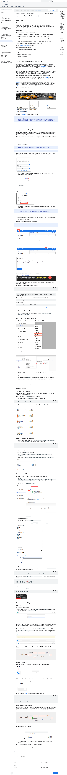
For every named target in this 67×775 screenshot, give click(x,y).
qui (30, 87)
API (24, 1)
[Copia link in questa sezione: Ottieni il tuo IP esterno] (28, 586)
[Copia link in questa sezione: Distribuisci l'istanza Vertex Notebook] (37, 318)
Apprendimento (18, 1)
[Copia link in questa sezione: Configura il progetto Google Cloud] (36, 130)
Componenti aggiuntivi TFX (19, 6)
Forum (15, 764)
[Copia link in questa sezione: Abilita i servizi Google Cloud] (33, 311)
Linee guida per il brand (44, 767)
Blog (15, 762)
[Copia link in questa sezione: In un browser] (24, 605)
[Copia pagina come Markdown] (40, 16)
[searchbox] (6, 9)
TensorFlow (18, 13)
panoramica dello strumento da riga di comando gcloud (44, 307)
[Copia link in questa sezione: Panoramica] (24, 20)
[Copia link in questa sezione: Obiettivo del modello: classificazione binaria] (37, 124)
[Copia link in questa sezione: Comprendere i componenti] (32, 726)
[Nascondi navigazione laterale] (12, 773)
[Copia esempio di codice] (55, 287)
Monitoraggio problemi (44, 762)
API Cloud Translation (38, 10)
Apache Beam (46, 77)
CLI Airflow (26, 693)
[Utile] (53, 13)
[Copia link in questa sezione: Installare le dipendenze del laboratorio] (35, 438)
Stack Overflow (43, 765)
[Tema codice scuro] (53, 287)
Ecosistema (30, 1)
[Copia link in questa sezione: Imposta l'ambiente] (27, 388)
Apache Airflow (43, 66)
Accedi (65, 1)
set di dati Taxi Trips (24, 114)
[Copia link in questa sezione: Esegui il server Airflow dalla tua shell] (34, 566)
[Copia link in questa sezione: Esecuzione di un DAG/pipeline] (34, 603)
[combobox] (46, 1)
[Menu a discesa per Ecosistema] (33, 1)
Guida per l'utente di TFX (24, 45)
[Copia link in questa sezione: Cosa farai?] (23, 30)
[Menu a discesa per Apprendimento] (22, 1)
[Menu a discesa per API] (26, 1)
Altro (36, 1)
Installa (12, 1)
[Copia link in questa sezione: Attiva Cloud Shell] (25, 238)
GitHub (61, 1)
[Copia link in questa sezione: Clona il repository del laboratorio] (32, 391)
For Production (4, 4)
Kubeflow (18, 82)
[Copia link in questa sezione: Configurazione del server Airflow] (36, 473)
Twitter (15, 767)
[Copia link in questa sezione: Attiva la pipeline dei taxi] (28, 662)
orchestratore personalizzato (21, 85)
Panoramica (3, 6)
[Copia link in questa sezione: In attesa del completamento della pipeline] (33, 705)
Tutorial (8, 6)
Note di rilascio (43, 764)
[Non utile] (55, 13)
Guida (12, 6)
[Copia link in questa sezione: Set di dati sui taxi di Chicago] (33, 91)
